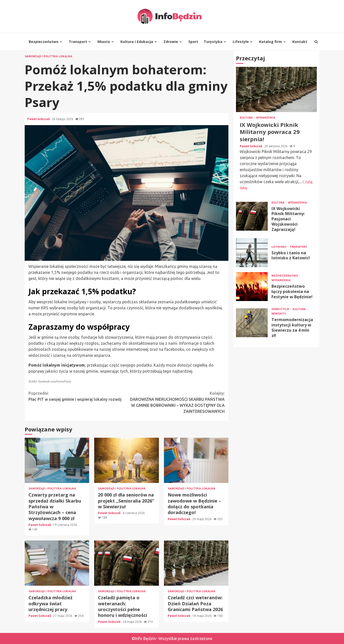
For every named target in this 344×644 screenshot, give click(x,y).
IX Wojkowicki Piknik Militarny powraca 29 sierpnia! (276, 89)
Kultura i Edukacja (136, 41)
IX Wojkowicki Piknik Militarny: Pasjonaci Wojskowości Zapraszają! (252, 216)
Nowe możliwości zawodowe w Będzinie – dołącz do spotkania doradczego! (196, 460)
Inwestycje (280, 309)
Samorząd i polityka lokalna (48, 56)
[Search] (316, 41)
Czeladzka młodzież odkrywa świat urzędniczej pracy (57, 563)
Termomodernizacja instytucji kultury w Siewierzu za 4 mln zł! (252, 322)
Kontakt (299, 41)
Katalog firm (270, 41)
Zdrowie (170, 41)
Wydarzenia (265, 117)
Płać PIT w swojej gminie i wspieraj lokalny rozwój (74, 396)
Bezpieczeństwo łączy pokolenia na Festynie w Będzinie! (252, 286)
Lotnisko (279, 246)
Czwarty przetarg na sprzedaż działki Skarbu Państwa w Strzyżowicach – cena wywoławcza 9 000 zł (57, 460)
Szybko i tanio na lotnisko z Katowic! (252, 252)
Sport (193, 41)
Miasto (103, 41)
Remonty (278, 313)
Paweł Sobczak (39, 119)
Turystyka (213, 41)
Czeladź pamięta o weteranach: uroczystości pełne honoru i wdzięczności (126, 563)
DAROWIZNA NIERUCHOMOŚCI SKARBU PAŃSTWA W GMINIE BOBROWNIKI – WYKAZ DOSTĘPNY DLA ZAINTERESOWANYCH (177, 402)
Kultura (247, 117)
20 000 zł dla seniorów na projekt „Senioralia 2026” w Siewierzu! (126, 460)
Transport (78, 41)
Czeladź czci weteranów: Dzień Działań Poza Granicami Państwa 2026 (196, 563)
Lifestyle (241, 41)
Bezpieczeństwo (43, 41)
